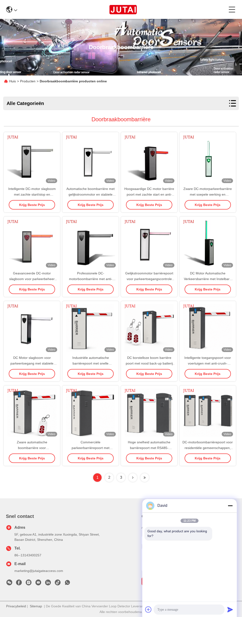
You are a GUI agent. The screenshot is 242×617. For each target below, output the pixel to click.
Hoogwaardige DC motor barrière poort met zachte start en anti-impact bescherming (149, 194)
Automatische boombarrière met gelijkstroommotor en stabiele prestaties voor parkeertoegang (90, 194)
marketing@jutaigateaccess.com (38, 571)
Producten (27, 81)
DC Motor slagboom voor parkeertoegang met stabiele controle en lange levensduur (32, 363)
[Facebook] (19, 584)
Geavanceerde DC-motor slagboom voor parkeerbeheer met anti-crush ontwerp (32, 278)
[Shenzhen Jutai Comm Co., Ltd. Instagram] (28, 584)
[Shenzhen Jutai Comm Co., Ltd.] (123, 9)
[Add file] (148, 609)
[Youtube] (38, 584)
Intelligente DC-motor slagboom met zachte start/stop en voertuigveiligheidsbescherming (32, 194)
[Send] (230, 609)
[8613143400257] (67, 584)
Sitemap (36, 606)
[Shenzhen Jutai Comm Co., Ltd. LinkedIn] (48, 584)
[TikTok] (57, 584)
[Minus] (230, 505)
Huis (12, 81)
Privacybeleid (16, 606)
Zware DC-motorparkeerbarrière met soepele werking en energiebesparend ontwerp (207, 194)
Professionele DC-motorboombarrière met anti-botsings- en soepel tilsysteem (90, 278)
